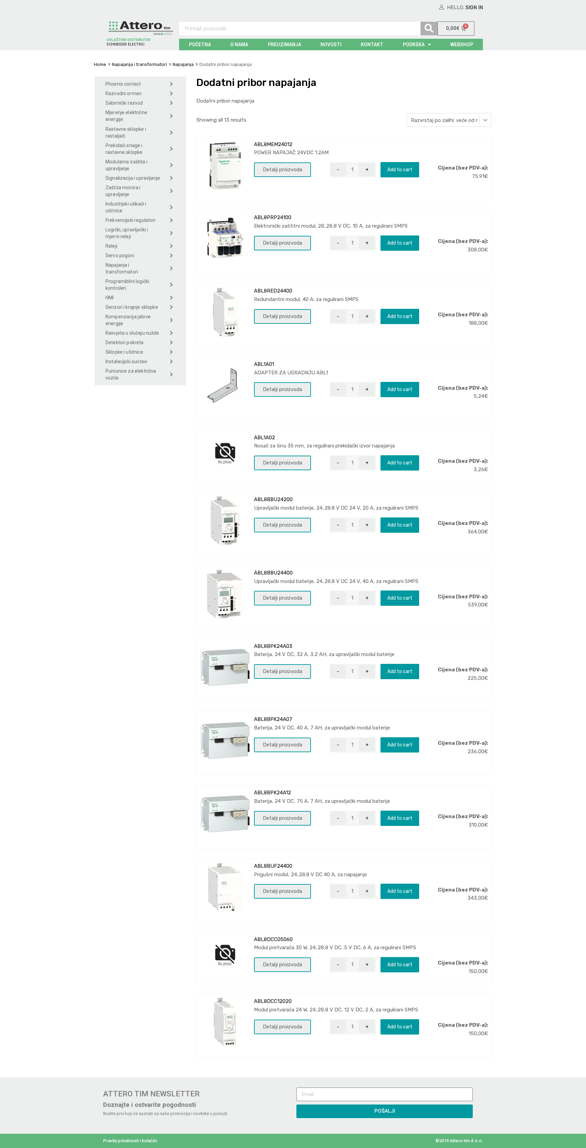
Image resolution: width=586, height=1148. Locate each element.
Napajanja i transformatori (139, 64)
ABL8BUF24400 (273, 866)
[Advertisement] (140, 504)
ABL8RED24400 (273, 291)
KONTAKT (372, 44)
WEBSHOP (461, 44)
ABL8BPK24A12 (272, 793)
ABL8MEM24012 (273, 144)
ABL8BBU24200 (273, 499)
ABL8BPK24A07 (273, 719)
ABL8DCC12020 (273, 1001)
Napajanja (183, 64)
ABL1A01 (264, 364)
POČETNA (200, 44)
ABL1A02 (264, 438)
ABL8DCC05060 (273, 939)
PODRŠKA (414, 44)
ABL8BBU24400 (273, 573)
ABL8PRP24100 (272, 217)
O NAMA (239, 44)
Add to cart (399, 169)
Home (100, 64)
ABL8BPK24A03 (273, 646)
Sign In (474, 7)
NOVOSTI (330, 44)
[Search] (429, 28)
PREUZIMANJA (284, 44)
